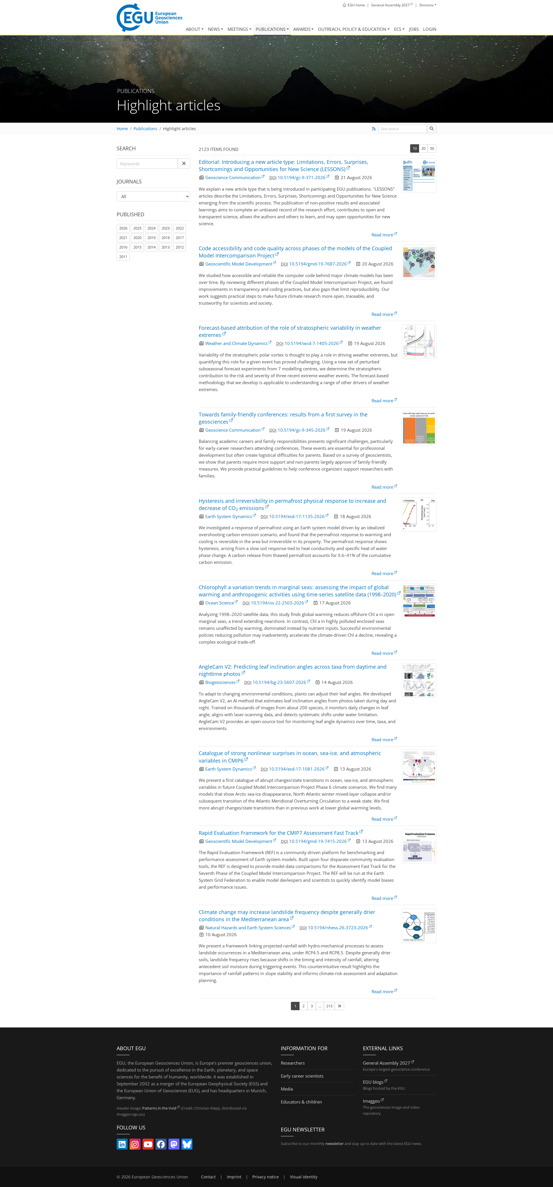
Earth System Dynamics (228, 516)
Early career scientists (302, 1076)
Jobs (414, 29)
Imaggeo (371, 1101)
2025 (137, 228)
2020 (137, 237)
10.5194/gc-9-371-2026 (301, 177)
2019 (151, 237)
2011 (123, 256)
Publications (270, 29)
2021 (123, 237)
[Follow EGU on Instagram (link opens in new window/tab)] (135, 1145)
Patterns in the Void (159, 1108)
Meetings (238, 29)
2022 (180, 228)
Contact (208, 1177)
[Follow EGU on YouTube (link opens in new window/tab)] (148, 1145)
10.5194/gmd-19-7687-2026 (318, 264)
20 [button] (423, 148)
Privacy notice (265, 1177)
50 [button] (432, 148)
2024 (151, 228)
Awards (301, 29)
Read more (382, 235)
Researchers (293, 1063)
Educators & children (301, 1102)
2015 (137, 247)
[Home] (149, 17)
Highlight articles (179, 128)
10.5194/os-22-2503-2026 (277, 603)
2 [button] (303, 1005)
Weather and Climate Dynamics (236, 343)
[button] (184, 163)
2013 (166, 247)
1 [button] (295, 1005)
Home (122, 128)
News (214, 29)
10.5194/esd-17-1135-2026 (297, 516)
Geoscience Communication (233, 177)
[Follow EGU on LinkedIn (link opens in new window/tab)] (122, 1145)
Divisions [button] (426, 5)
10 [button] (415, 148)
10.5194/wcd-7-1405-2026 (312, 343)
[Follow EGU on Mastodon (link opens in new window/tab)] (173, 1145)
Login (429, 29)
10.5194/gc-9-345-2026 (301, 430)
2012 (180, 247)
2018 (166, 237)
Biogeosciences (220, 682)
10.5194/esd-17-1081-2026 (297, 769)
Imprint (234, 1177)
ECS (397, 29)
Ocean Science (219, 603)
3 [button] (312, 1005)
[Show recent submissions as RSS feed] (373, 128)
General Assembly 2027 (386, 1063)
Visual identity (303, 1177)
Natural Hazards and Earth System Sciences (248, 927)
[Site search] (431, 129)
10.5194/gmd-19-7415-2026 (318, 841)
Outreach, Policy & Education (352, 29)
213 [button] (329, 1005)
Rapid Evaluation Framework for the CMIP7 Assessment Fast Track (278, 832)
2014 (151, 247)
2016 (123, 247)
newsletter (334, 1143)
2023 (166, 228)
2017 (180, 237)
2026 (123, 228)
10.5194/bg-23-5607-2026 (279, 682)
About (193, 29)
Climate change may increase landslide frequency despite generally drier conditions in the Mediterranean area (287, 916)
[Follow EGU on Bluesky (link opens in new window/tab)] (186, 1145)
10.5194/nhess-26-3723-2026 (338, 927)
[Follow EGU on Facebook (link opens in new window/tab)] (161, 1145)
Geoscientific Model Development (238, 264)
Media (287, 1089)
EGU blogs (373, 1082)
